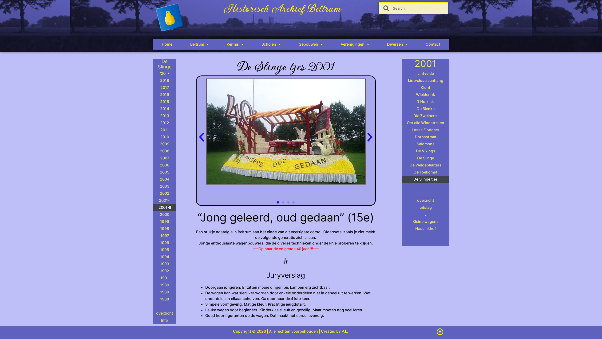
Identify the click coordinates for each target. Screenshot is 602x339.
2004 (164, 179)
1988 (164, 299)
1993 (164, 263)
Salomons (426, 144)
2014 (164, 108)
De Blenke (426, 108)
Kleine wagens (425, 221)
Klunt (425, 87)
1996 (164, 242)
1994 (164, 256)
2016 (164, 94)
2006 (164, 165)
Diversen (395, 44)
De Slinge (425, 158)
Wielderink (425, 94)
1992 (164, 270)
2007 (164, 158)
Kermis (233, 44)
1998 (164, 228)
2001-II (164, 207)
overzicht (164, 313)
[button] (202, 137)
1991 (164, 278)
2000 (164, 214)
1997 (164, 235)
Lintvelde (425, 73)
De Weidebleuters (425, 165)
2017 (164, 87)
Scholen (268, 44)
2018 (164, 80)
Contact (433, 44)
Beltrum (197, 44)
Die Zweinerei (425, 115)
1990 (164, 285)
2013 (164, 115)
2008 (164, 151)
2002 (164, 193)
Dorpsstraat (425, 136)
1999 (164, 221)
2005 (164, 172)
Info (164, 320)
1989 (164, 292)
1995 (164, 249)
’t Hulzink (425, 101)
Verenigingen (352, 44)
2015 (164, 101)
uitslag (426, 207)
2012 (164, 122)
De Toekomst (425, 172)
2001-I (164, 200)
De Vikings (425, 151)
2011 (164, 129)
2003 (164, 186)
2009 (164, 144)
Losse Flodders (425, 129)
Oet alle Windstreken (425, 122)
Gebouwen (308, 44)
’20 (163, 73)
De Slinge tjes (425, 179)
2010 (164, 136)
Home (167, 44)
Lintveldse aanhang (425, 80)
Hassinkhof (425, 228)
